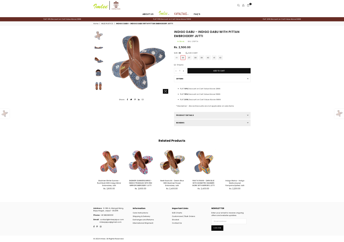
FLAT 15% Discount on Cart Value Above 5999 (172, 19)
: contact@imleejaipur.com (111, 219)
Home (95, 24)
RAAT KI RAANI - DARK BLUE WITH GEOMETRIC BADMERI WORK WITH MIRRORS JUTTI (176, 183)
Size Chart (193, 53)
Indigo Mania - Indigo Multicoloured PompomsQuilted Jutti (207, 183)
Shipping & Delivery (141, 216)
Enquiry (179, 65)
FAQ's (197, 14)
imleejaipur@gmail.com (110, 222)
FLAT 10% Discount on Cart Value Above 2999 (62, 19)
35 (177, 58)
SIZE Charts (177, 213)
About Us (147, 14)
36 (183, 58)
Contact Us (177, 223)
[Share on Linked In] (139, 99)
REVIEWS (180, 122)
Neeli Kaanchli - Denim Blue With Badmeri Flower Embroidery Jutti (145, 183)
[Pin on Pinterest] (135, 99)
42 (220, 58)
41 (214, 58)
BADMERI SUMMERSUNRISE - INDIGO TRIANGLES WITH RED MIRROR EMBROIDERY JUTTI (113, 183)
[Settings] (243, 5)
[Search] (238, 5)
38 (195, 58)
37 (189, 58)
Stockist (175, 219)
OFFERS (179, 78)
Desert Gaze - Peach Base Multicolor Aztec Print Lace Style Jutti (239, 183)
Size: (186, 53)
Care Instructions (140, 213)
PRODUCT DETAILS (185, 115)
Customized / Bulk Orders (183, 216)
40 (208, 58)
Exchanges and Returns (143, 219)
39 (202, 58)
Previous (107, 62)
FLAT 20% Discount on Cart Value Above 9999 (282, 19)
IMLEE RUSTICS (107, 24)
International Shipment (143, 223)
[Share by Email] (143, 99)
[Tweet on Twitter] (131, 99)
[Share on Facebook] (127, 99)
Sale (228, 149)
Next (167, 62)
